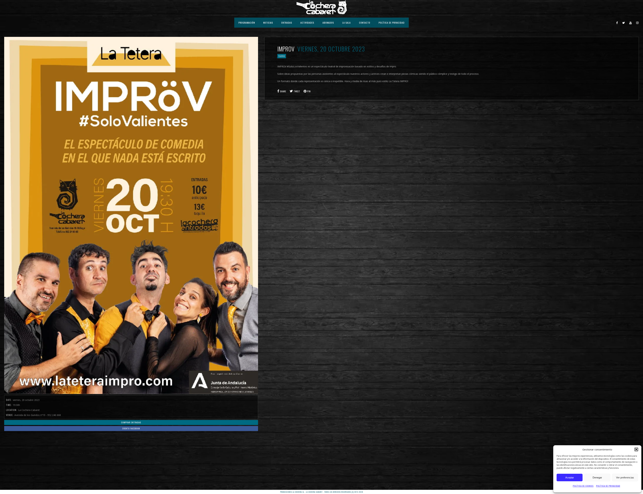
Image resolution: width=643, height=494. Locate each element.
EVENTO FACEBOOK (131, 428)
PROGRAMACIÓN (246, 22)
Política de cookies (583, 485)
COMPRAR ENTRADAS (131, 422)
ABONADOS (328, 22)
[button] (636, 449)
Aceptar (569, 477)
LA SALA (346, 22)
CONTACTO (364, 22)
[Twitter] (623, 22)
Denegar (597, 477)
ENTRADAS (286, 22)
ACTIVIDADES (307, 22)
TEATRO (281, 56)
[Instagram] (637, 22)
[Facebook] (617, 22)
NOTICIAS (268, 22)
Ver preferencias (625, 477)
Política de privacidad (608, 485)
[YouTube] (630, 22)
